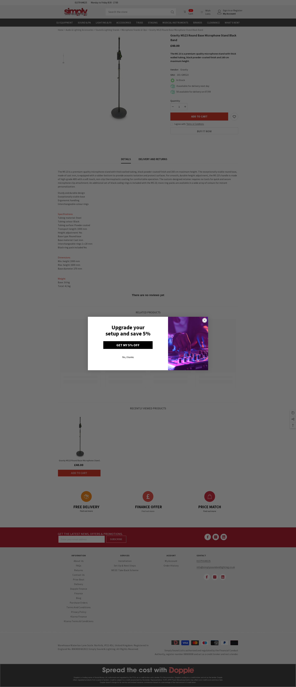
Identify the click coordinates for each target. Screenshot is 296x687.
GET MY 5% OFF (128, 345)
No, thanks (128, 357)
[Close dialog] (205, 320)
